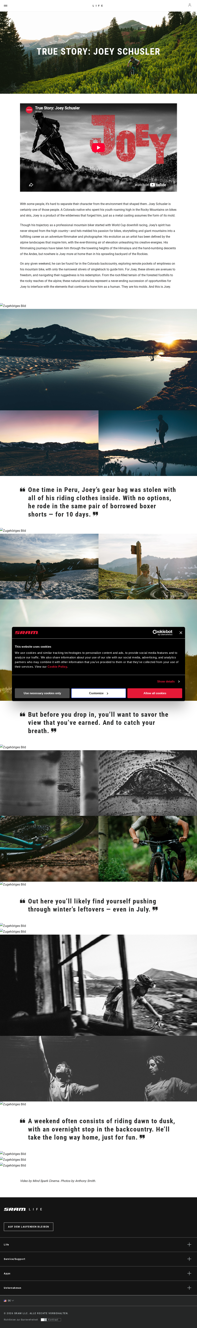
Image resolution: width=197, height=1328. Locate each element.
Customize (96, 693)
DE (9, 1300)
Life (98, 5)
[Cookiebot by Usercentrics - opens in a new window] (155, 633)
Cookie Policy (57, 666)
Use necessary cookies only (42, 693)
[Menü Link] (5, 6)
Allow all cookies (155, 693)
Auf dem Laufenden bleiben (28, 1226)
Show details (166, 681)
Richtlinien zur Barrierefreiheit (21, 1319)
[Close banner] (180, 632)
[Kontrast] (44, 1319)
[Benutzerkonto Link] (189, 6)
